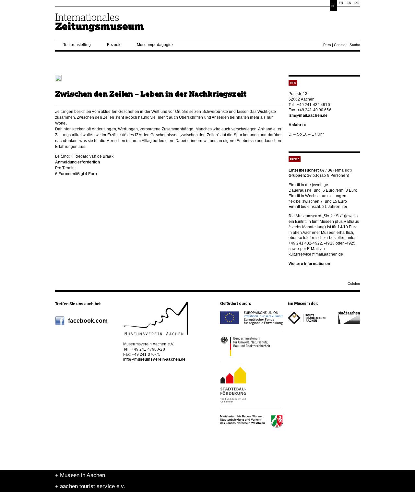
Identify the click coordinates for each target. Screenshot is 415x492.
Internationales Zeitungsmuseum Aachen (100, 25)
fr (341, 3)
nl (333, 6)
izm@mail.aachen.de (308, 115)
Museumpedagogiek (155, 44)
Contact (340, 45)
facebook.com (88, 321)
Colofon (354, 283)
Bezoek (114, 44)
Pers (327, 45)
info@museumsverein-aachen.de (154, 359)
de (356, 3)
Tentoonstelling (77, 44)
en (349, 3)
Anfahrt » (297, 125)
